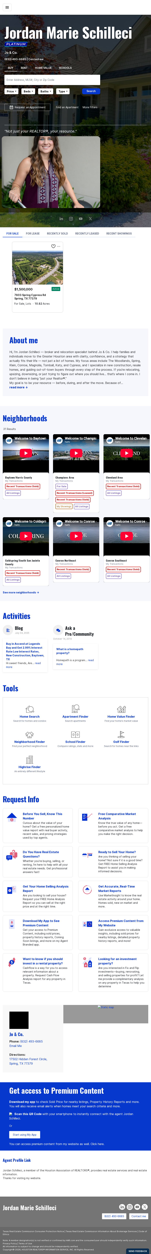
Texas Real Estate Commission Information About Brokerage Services (101, 1231)
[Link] (81, 217)
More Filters (90, 107)
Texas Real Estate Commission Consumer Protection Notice (33, 1231)
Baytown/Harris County (18, 477)
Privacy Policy (10, 1243)
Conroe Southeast (116, 560)
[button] (53, 246)
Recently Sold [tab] (57, 233)
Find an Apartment (67, 107)
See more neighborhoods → (21, 592)
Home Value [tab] (43, 67)
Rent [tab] (24, 67)
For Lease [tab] (33, 233)
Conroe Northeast (65, 560)
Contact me (138, 1216)
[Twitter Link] (91, 217)
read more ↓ (18, 387)
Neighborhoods (25, 418)
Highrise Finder (30, 767)
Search (91, 91)
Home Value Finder (121, 716)
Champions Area (64, 477)
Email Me (15, 1046)
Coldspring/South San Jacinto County (22, 562)
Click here (97, 1144)
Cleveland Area (114, 477)
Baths (45, 91)
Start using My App (24, 1134)
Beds (27, 91)
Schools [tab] (65, 67)
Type (62, 91)
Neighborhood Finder (29, 742)
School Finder (75, 742)
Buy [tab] (10, 67)
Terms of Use (25, 1243)
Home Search (30, 716)
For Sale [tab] (12, 233)
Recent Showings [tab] (119, 233)
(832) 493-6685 (15, 59)
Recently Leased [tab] (87, 233)
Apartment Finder (75, 716)
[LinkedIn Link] (61, 217)
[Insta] (71, 217)
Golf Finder (121, 742)
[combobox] (52, 80)
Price (10, 91)
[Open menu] (7, 7)
